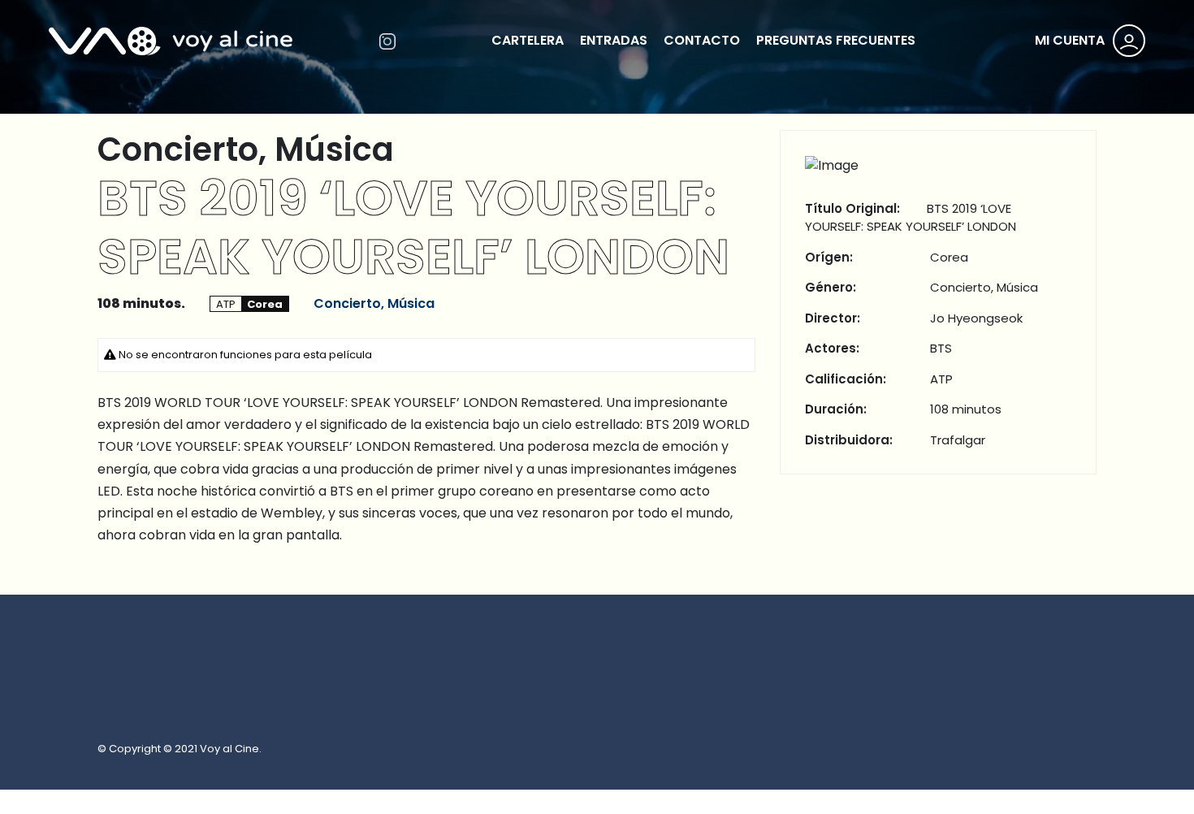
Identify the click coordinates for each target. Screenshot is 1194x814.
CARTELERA (527, 40)
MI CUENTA (1070, 40)
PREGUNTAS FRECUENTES (835, 40)
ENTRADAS (613, 40)
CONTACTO (702, 40)
